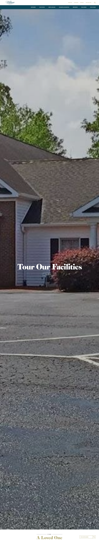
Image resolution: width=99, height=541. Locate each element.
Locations (76, 2)
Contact (82, 2)
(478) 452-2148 (88, 2)
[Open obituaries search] (95, 2)
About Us (70, 2)
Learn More (48, 274)
